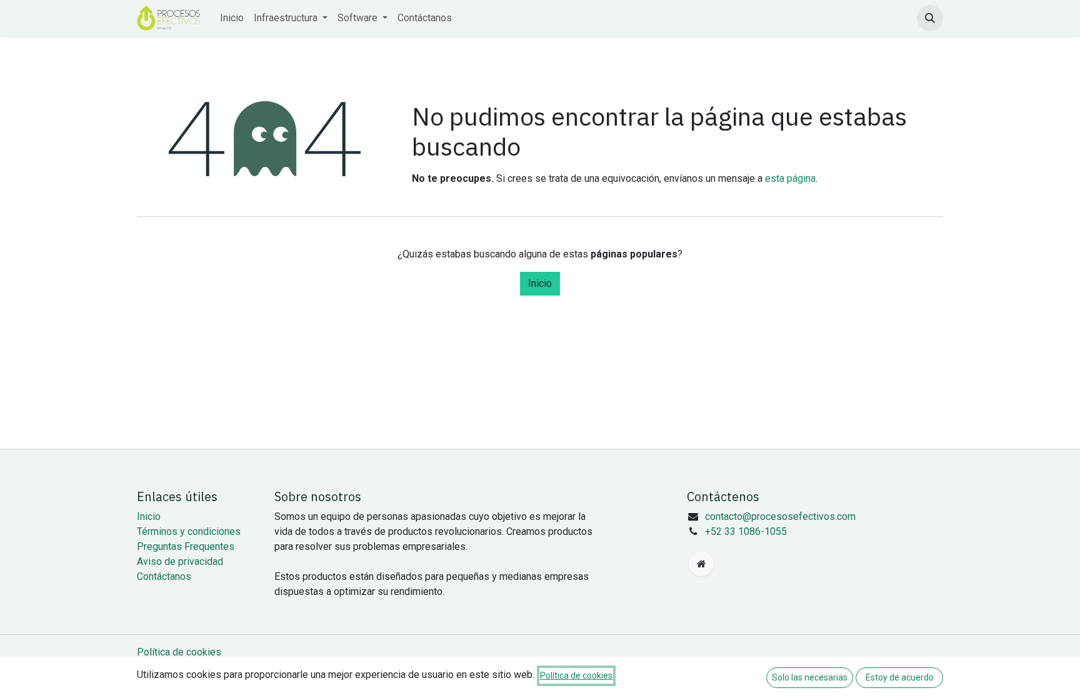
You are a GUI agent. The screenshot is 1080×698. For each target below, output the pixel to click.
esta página (790, 178)
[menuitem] (232, 18)
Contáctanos (164, 576)
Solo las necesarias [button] (810, 677)
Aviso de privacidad (180, 561)
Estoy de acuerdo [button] (900, 677)
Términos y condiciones (189, 531)
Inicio (540, 283)
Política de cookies (179, 652)
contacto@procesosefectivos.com (780, 516)
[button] (930, 18)
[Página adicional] (701, 563)
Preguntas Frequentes (185, 546)
